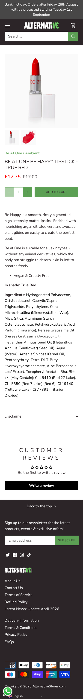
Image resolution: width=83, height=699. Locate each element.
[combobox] (36, 36)
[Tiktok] (29, 554)
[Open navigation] (7, 25)
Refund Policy (16, 602)
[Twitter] (8, 554)
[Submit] (73, 36)
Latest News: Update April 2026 (32, 609)
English (17, 696)
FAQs (9, 641)
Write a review (41, 485)
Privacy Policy (16, 634)
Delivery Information (22, 620)
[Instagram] (22, 554)
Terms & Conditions (21, 627)
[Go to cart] (73, 25)
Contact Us (14, 587)
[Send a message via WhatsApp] (7, 691)
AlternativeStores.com (49, 686)
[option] (12, 137)
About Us (13, 581)
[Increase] (27, 192)
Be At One (13, 153)
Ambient (32, 153)
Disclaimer (14, 416)
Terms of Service (19, 594)
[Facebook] (15, 554)
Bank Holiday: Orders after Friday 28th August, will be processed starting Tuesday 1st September (41, 9)
